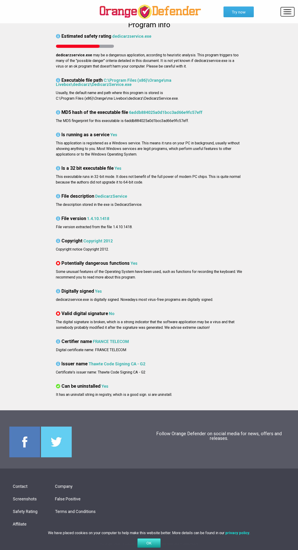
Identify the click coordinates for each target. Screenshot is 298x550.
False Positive (68, 498)
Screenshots (25, 498)
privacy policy (237, 533)
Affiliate (20, 524)
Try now (239, 12)
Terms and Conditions (75, 511)
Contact (20, 486)
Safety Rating (25, 511)
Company (64, 486)
